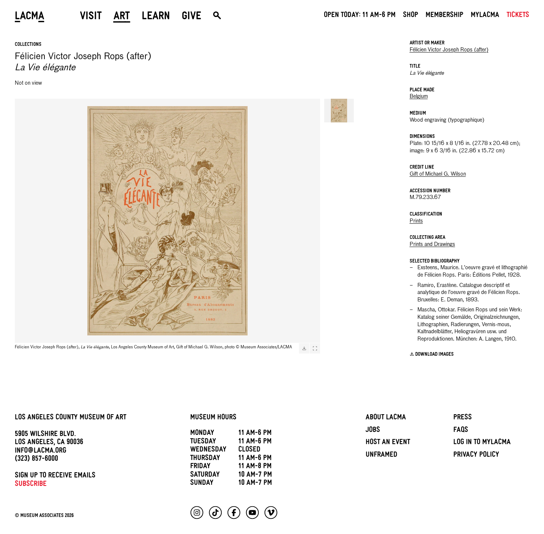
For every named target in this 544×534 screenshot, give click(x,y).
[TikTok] (215, 512)
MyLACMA (485, 16)
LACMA (29, 17)
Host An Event (388, 443)
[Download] (304, 348)
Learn (156, 17)
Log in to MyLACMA (482, 443)
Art (122, 17)
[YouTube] (252, 512)
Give (191, 17)
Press (462, 418)
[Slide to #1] (339, 110)
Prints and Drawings (432, 244)
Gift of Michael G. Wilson (438, 174)
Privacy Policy (476, 456)
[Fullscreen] (315, 348)
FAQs (460, 431)
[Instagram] (197, 512)
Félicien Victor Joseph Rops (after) (449, 50)
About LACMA (386, 418)
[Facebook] (234, 512)
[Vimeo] (271, 512)
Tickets (518, 16)
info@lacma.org (40, 451)
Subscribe (31, 485)
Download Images (434, 355)
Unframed (381, 456)
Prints (416, 221)
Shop (410, 16)
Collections (28, 45)
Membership (444, 16)
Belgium (419, 96)
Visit (91, 17)
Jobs (373, 431)
